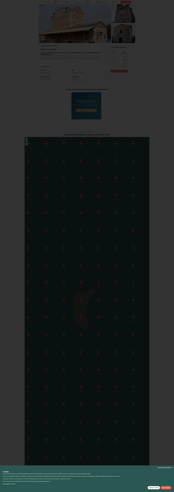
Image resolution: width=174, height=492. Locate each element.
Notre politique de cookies (9, 484)
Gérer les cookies (154, 487)
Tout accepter (166, 487)
